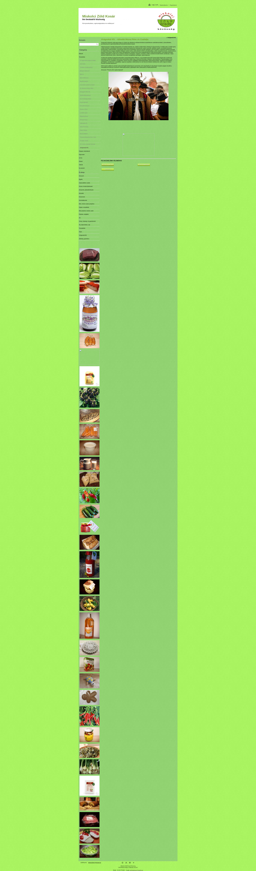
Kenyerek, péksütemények (86, 190)
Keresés (82, 40)
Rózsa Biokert (84, 133)
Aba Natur (83, 64)
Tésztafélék (82, 228)
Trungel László (84, 140)
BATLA (82, 74)
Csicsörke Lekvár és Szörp (87, 85)
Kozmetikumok (83, 200)
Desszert (81, 176)
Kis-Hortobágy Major (85, 99)
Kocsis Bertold (84, 102)
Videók (81, 164)
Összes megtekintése (143, 164)
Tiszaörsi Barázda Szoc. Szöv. (88, 137)
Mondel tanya (83, 119)
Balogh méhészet (85, 71)
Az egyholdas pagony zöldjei (88, 60)
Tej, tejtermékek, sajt (84, 225)
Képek (80, 161)
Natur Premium (84, 126)
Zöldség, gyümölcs (84, 238)
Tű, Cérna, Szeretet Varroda (87, 144)
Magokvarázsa (84, 116)
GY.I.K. (80, 158)
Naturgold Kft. (83, 123)
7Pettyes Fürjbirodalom (86, 67)
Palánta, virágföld (83, 214)
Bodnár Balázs (84, 81)
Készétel (81, 193)
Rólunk (81, 53)
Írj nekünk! (82, 168)
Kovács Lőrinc (84, 109)
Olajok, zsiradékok (84, 207)
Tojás (80, 231)
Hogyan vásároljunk (84, 151)
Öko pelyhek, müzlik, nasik (86, 211)
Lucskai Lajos (84, 113)
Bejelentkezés (164, 5)
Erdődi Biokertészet (85, 95)
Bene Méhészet (84, 78)
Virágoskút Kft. (84, 147)
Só (79, 218)
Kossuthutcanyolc (85, 106)
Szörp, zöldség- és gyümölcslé (87, 221)
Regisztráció (173, 5)
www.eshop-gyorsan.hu (94, 862)
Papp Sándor (83, 130)
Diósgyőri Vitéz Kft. (85, 92)
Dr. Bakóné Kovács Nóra (86, 88)
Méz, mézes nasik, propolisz (86, 204)
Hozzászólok (108, 169)
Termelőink (82, 57)
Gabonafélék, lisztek (84, 183)
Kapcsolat (81, 154)
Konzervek (82, 197)
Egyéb (80, 179)
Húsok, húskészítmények (85, 186)
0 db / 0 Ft (155, 5)
